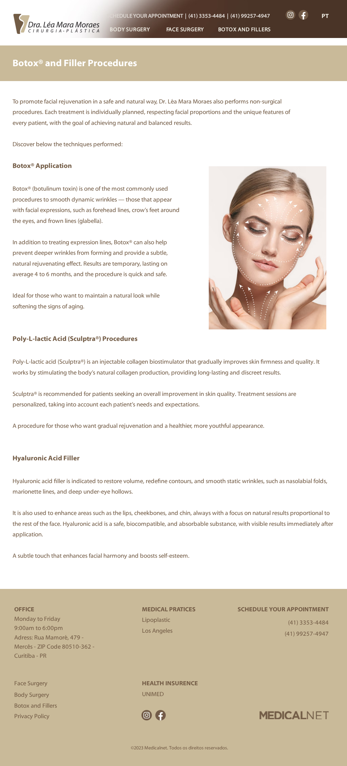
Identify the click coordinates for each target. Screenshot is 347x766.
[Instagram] (290, 14)
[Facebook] (303, 14)
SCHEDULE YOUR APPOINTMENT (145, 16)
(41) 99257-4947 (250, 16)
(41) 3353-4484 (206, 16)
